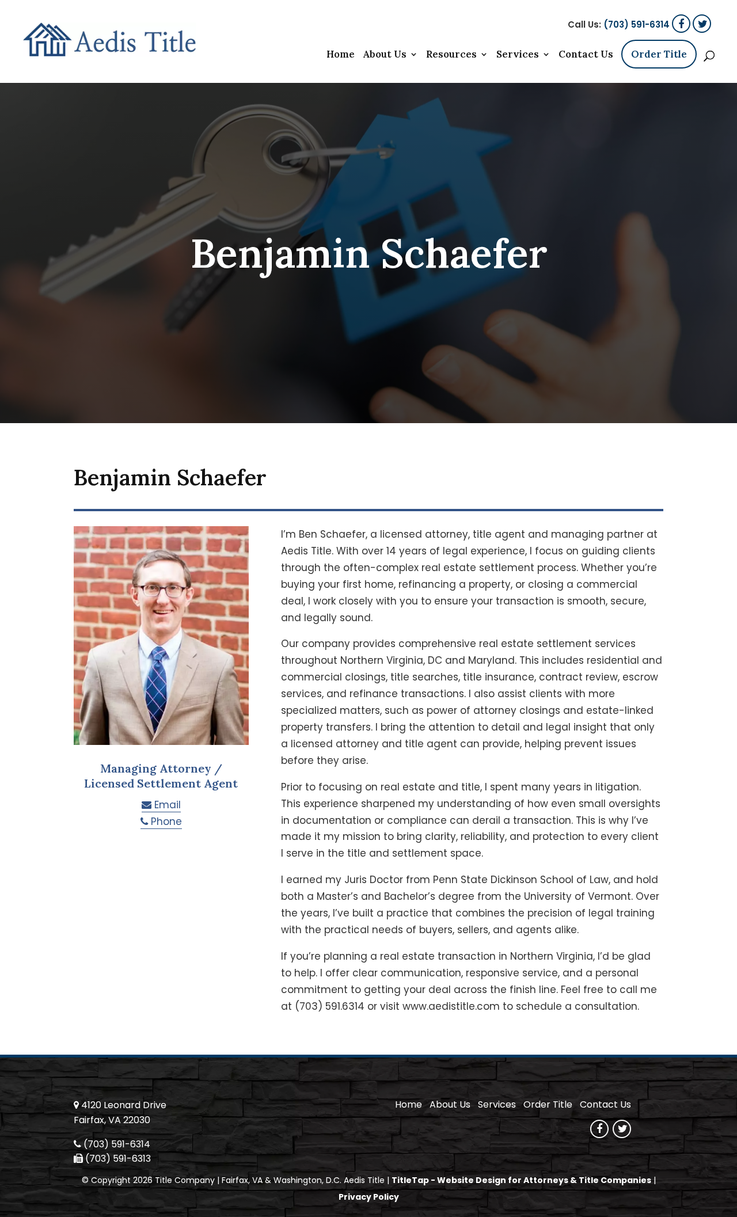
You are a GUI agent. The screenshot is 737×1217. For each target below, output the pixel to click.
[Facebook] (681, 23)
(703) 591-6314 (636, 24)
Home (340, 55)
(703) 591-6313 (118, 1158)
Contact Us (586, 55)
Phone (165, 821)
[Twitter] (702, 23)
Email (166, 805)
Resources (451, 55)
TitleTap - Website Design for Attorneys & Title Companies (521, 1180)
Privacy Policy (369, 1197)
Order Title (659, 54)
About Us (385, 55)
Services (517, 55)
